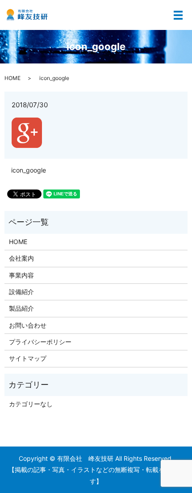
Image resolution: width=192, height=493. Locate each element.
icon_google (28, 170)
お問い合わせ (27, 325)
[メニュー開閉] (178, 15)
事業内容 (21, 275)
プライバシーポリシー (40, 342)
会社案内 (21, 258)
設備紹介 (21, 291)
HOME (12, 78)
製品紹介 (21, 308)
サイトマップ (27, 358)
